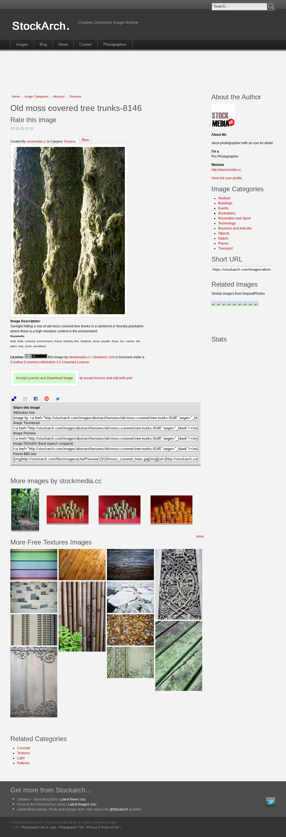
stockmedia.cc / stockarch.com (92, 357)
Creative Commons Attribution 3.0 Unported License (49, 362)
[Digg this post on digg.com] (24, 399)
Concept (23, 748)
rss (82, 799)
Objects (224, 233)
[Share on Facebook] (35, 399)
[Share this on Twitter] (57, 399)
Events (223, 208)
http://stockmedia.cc (226, 170)
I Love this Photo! (31, 129)
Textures (75, 96)
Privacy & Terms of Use (103, 827)
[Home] (42, 30)
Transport (225, 248)
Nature (223, 238)
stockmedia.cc (36, 141)
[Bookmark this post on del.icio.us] (14, 399)
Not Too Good (12, 129)
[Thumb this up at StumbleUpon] (46, 399)
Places (223, 243)
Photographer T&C (71, 827)
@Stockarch (119, 809)
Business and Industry (235, 228)
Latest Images (78, 804)
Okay (17, 129)
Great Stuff (27, 129)
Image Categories (37, 96)
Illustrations (226, 213)
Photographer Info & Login (38, 827)
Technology (227, 223)
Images (22, 44)
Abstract (59, 96)
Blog (43, 44)
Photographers (115, 44)
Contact (85, 44)
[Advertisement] (143, 69)
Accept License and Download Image (44, 378)
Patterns (23, 763)
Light (21, 758)
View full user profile (226, 178)
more (200, 536)
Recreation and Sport (234, 218)
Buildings (225, 203)
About (63, 44)
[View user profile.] (223, 126)
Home (16, 96)
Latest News (69, 799)
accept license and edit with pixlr (108, 378)
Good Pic (22, 129)
